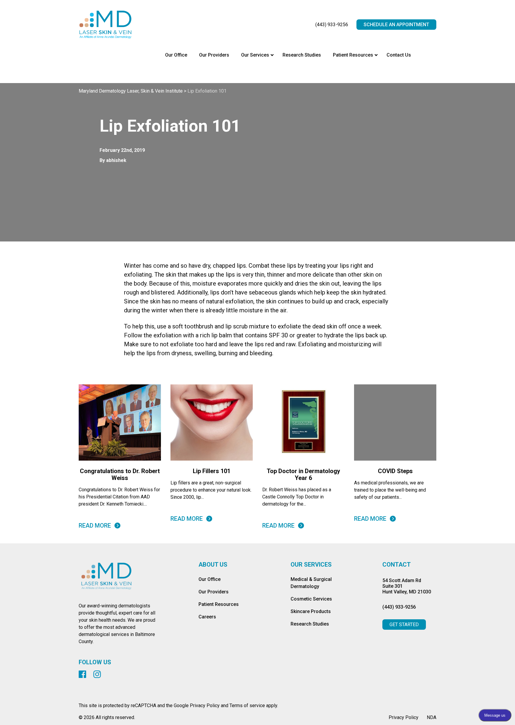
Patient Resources (218, 604)
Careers (207, 617)
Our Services (311, 564)
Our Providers (213, 592)
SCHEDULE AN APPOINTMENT (396, 24)
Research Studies (310, 624)
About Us (212, 564)
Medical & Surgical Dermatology (311, 582)
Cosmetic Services (311, 599)
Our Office (209, 579)
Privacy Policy (403, 717)
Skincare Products (311, 611)
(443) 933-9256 (331, 24)
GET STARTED (404, 624)
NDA (431, 717)
